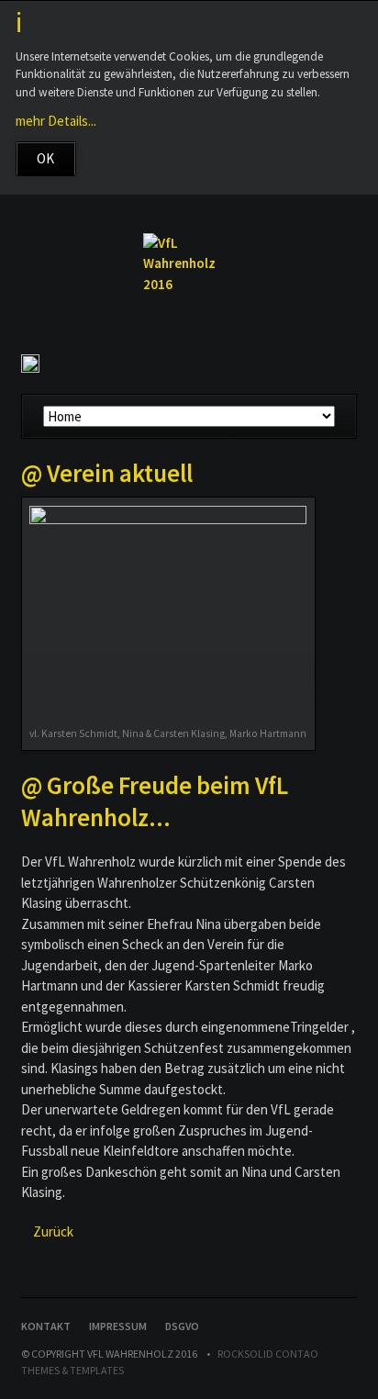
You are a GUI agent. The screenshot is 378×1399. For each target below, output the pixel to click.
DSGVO (182, 1326)
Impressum (118, 1326)
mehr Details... (56, 120)
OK (45, 158)
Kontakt (46, 1326)
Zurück (53, 1231)
